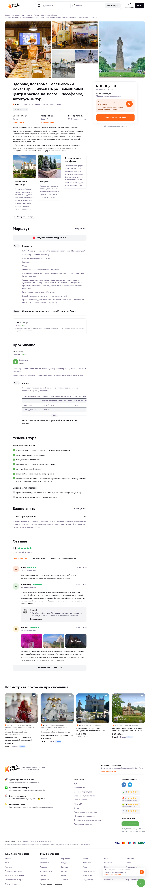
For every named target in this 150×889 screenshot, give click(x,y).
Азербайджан (46, 871)
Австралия (44, 863)
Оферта (25, 841)
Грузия (64, 871)
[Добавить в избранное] (34, 696)
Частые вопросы (81, 800)
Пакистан (108, 863)
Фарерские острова (134, 879)
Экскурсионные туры (25, 217)
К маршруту (18, 122)
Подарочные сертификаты (85, 812)
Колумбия (87, 863)
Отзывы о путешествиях (84, 796)
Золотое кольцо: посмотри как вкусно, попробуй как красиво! (18, 739)
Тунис (128, 863)
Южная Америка (12, 884)
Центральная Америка (14, 879)
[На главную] (14, 5)
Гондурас (65, 863)
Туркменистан (132, 867)
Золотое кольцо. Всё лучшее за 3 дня (57, 735)
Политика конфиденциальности (40, 841)
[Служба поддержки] (141, 883)
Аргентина (44, 879)
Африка (8, 867)
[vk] (124, 784)
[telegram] (130, 784)
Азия (7, 863)
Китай (85, 858)
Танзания (130, 858)
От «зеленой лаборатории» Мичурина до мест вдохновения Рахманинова (90, 729)
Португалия (109, 879)
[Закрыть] (85, 245)
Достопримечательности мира (87, 820)
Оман (106, 858)
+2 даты (58, 741)
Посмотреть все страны (51, 884)
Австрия (43, 867)
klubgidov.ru (86, 844)
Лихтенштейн (89, 871)
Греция (64, 867)
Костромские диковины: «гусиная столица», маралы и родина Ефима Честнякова (127, 729)
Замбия (64, 879)
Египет (64, 875)
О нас (76, 808)
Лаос (85, 867)
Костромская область (38, 104)
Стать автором (107, 772)
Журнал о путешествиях (84, 816)
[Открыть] (85, 311)
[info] (44, 790)
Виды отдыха (79, 787)
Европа (8, 858)
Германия (65, 858)
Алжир (43, 875)
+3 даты (22, 746)
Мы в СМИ (78, 804)
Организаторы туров (83, 792)
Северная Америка (13, 871)
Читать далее (27, 603)
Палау (106, 867)
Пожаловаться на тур (117, 126)
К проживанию (47, 122)
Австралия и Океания (14, 875)
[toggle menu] (4, 5)
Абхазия (43, 858)
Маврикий (87, 875)
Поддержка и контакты (84, 824)
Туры (76, 783)
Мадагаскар (88, 879)
